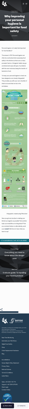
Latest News (5, 376)
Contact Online (6, 390)
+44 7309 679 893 (12, 384)
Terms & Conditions (7, 372)
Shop (3, 347)
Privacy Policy (5, 366)
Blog (3, 354)
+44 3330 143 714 (10, 382)
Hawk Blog (14, 11)
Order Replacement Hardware (10, 350)
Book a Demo (8, 406)
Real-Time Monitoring (8, 337)
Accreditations (6, 360)
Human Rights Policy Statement (10, 363)
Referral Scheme (6, 369)
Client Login (5, 387)
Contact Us (22, 406)
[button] (26, 4)
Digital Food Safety (7, 344)
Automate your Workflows (9, 341)
